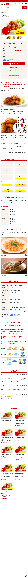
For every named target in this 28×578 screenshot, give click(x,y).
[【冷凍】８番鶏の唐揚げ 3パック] (7, 432)
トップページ (3, 12)
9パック (7, 190)
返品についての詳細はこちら (14, 70)
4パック (20, 171)
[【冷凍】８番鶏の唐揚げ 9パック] (21, 468)
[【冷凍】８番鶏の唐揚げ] (7, 415)
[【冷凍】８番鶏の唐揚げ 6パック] (21, 449)
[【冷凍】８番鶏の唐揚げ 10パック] (7, 486)
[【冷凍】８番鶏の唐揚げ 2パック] (21, 415)
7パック (7, 184)
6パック (20, 177)
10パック (20, 190)
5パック (7, 177)
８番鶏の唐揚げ (5, 15)
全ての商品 (4, 13)
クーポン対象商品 (5, 16)
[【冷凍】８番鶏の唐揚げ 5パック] (7, 449)
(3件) (13, 73)
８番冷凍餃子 (4, 255)
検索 (25, 7)
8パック (21, 183)
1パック (7, 164)
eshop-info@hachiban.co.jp (19, 311)
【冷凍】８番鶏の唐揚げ (6, 420)
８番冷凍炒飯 (4, 275)
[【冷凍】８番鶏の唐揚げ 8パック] (7, 468)
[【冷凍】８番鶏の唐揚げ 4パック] (21, 432)
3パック (7, 171)
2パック (20, 164)
